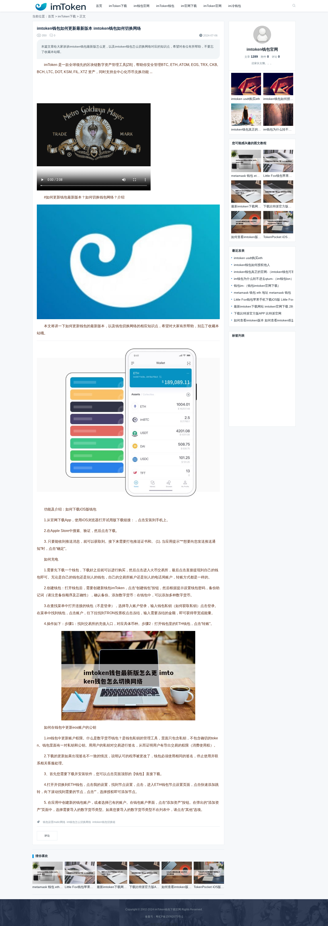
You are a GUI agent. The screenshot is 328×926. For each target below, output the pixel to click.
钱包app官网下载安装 (247, 362)
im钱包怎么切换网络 (79, 822)
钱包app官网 (241, 414)
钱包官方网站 (263, 355)
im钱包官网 (141, 6)
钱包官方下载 (241, 342)
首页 (99, 6)
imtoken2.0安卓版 (244, 381)
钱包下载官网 (263, 342)
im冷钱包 (234, 6)
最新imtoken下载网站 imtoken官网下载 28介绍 (266, 306)
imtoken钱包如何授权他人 (252, 265)
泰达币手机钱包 (243, 388)
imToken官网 (212, 6)
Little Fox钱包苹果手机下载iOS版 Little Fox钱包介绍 (270, 299)
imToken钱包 (165, 6)
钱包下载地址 (241, 355)
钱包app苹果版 (242, 407)
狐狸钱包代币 (266, 388)
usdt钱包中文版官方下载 (264, 401)
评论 (47, 835)
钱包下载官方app (266, 368)
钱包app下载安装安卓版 (267, 349)
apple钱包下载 (276, 362)
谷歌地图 (156, 924)
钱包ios (237, 375)
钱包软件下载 (241, 368)
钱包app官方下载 (244, 394)
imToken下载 (118, 6)
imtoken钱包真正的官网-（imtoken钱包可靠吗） (267, 272)
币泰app (238, 401)
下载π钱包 (239, 349)
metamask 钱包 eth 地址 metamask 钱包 (262, 292)
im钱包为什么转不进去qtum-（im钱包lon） (264, 279)
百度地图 (171, 924)
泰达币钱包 (264, 407)
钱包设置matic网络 (54, 822)
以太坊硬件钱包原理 (275, 381)
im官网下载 (189, 6)
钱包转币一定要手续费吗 (270, 414)
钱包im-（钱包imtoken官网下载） (257, 285)
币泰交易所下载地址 (260, 375)
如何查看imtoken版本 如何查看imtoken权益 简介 (268, 320)
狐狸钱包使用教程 (244, 420)
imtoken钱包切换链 (103, 822)
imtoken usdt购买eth (248, 258)
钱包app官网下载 (272, 394)
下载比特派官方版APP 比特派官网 (257, 313)
